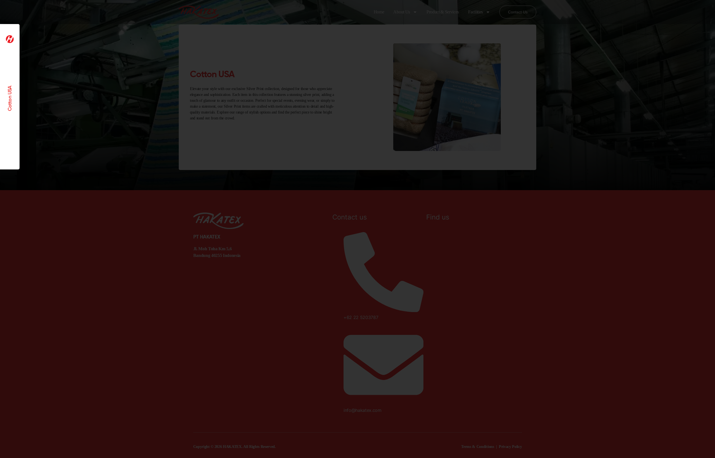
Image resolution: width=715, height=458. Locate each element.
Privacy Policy (510, 447)
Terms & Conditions (477, 447)
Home (379, 12)
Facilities (475, 12)
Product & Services (442, 12)
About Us (401, 12)
